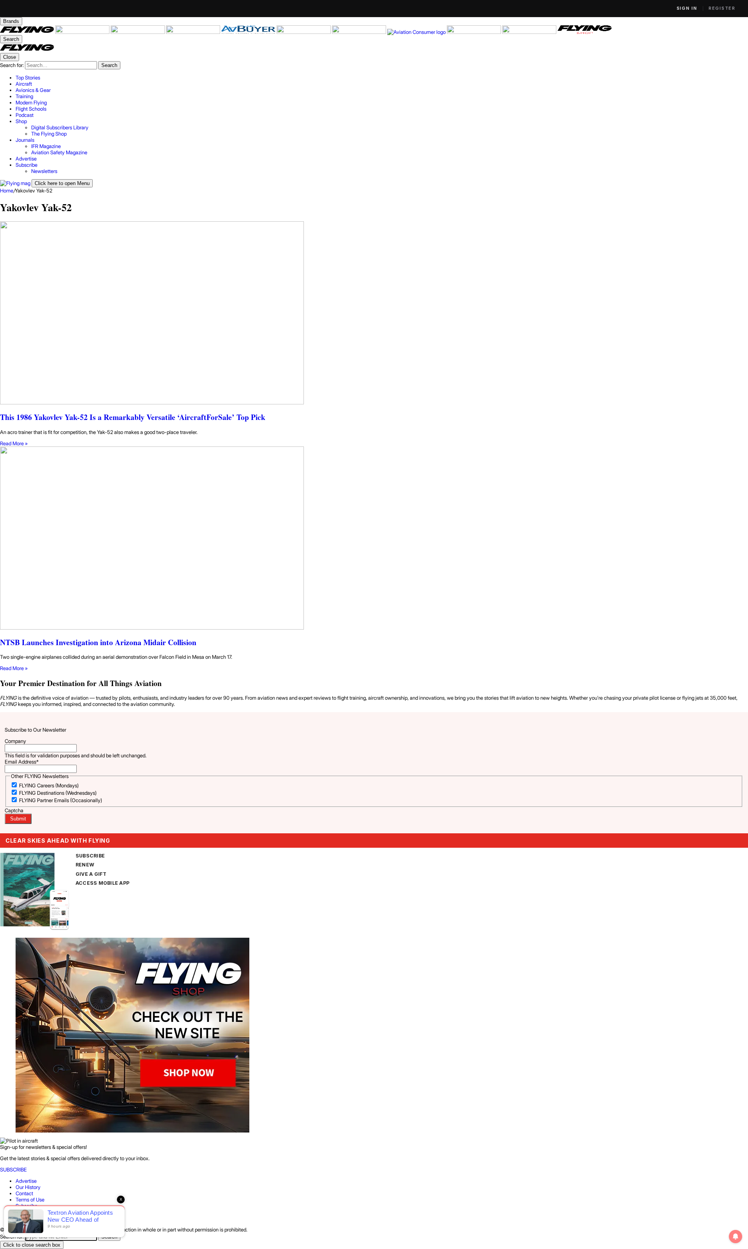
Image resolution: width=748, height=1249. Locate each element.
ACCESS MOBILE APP (102, 883)
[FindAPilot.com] (529, 32)
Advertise (26, 1181)
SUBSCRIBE (90, 856)
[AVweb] (193, 32)
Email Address (22, 762)
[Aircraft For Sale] (83, 32)
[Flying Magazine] (27, 32)
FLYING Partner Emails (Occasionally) (60, 800)
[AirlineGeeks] (138, 32)
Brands (11, 21)
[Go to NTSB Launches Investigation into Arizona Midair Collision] (374, 538)
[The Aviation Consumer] (417, 32)
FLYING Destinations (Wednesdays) (58, 793)
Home (6, 190)
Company (15, 741)
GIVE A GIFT (91, 874)
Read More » (14, 443)
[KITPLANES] (304, 32)
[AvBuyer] (249, 32)
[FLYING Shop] (584, 32)
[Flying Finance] (474, 32)
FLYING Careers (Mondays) (49, 785)
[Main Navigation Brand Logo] (27, 50)
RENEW (85, 865)
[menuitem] (382, 77)
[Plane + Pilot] (359, 32)
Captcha (14, 810)
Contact (24, 1193)
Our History (28, 1187)
